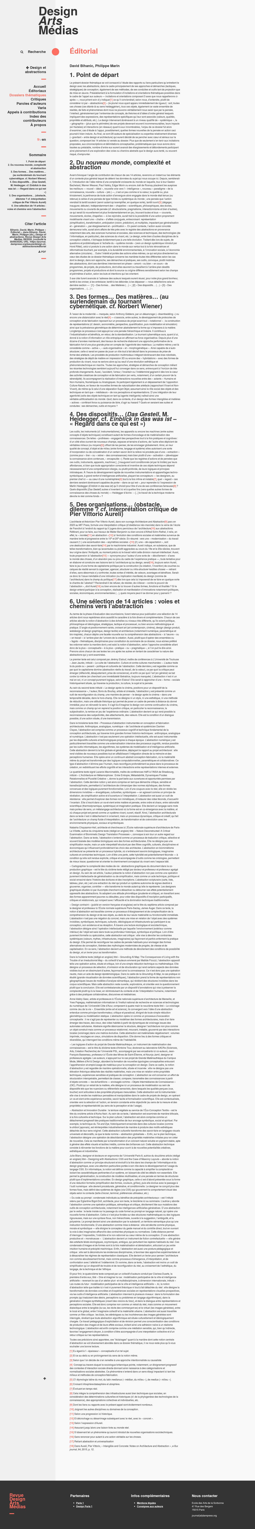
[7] (155, 479)
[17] (115, 579)
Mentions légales (146, 1503)
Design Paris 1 (84, 1506)
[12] (111, 535)
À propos (38, 124)
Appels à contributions (26, 112)
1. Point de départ (36, 161)
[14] (104, 545)
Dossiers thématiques (27, 95)
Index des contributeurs (34, 118)
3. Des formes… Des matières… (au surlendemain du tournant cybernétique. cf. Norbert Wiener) (27, 175)
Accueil (39, 86)
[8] (174, 486)
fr (38, 139)
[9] (166, 521)
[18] (99, 586)
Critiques (38, 99)
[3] (160, 202)
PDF (43, 251)
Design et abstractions (35, 69)
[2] (104, 103)
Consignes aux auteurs (150, 1506)
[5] (102, 445)
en (44, 139)
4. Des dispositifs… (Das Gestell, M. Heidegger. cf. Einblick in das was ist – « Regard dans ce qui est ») (27, 187)
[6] (120, 479)
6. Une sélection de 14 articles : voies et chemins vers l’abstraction (26, 207)
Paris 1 (80, 1503)
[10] (153, 528)
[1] (111, 99)
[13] (132, 542)
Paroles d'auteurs (31, 103)
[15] (104, 555)
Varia (42, 107)
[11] (90, 535)
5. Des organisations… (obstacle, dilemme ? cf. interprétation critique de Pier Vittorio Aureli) (27, 199)
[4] (109, 317)
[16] (151, 562)
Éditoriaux (37, 90)
